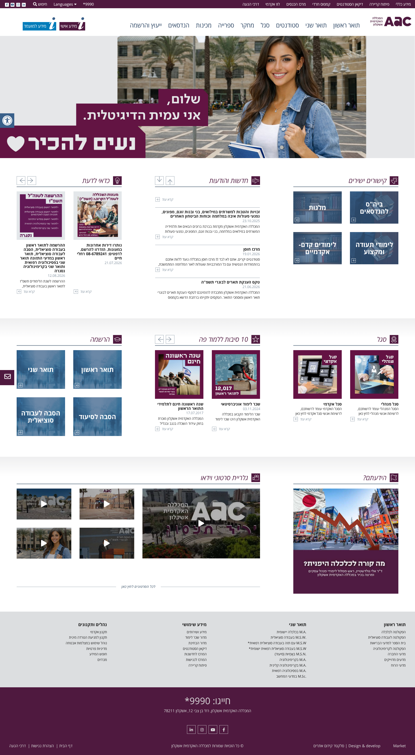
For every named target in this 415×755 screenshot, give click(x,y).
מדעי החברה (397, 654)
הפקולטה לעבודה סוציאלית (387, 637)
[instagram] (18, 4)
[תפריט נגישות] (7, 120)
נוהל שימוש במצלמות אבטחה (86, 643)
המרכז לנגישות (196, 659)
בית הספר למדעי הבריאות (388, 643)
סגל (265, 25)
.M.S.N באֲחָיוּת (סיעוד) (290, 654)
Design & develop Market (377, 745)
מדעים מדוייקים (395, 659)
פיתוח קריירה (379, 4)
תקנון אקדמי (98, 632)
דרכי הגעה (251, 4)
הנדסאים (178, 25)
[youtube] (12, 4)
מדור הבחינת (197, 643)
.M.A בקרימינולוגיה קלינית (288, 665)
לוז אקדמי (272, 4)
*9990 (88, 4)
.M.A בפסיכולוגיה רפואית (289, 670)
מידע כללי (403, 4)
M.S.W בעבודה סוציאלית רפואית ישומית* (277, 648)
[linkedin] (24, 4)
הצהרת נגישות (42, 745)
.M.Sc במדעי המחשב (291, 676)
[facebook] (7, 4)
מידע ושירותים (197, 632)
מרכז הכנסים (296, 4)
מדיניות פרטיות (96, 648)
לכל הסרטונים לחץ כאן (138, 586)
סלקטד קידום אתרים (328, 745)
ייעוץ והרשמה (146, 25)
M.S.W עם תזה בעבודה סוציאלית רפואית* (277, 643)
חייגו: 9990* (208, 700)
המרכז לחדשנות (195, 654)
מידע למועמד (35, 26)
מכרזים (102, 659)
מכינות (204, 25)
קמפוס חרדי (321, 4)
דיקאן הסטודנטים (350, 4)
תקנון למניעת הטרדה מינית (88, 637)
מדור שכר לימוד (196, 637)
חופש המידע (98, 654)
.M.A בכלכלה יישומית (291, 632)
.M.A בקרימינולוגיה (292, 659)
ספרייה (226, 25)
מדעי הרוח (398, 665)
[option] (207, 97)
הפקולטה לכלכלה (393, 632)
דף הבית (65, 745)
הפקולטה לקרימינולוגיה (389, 648)
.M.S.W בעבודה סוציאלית (288, 637)
